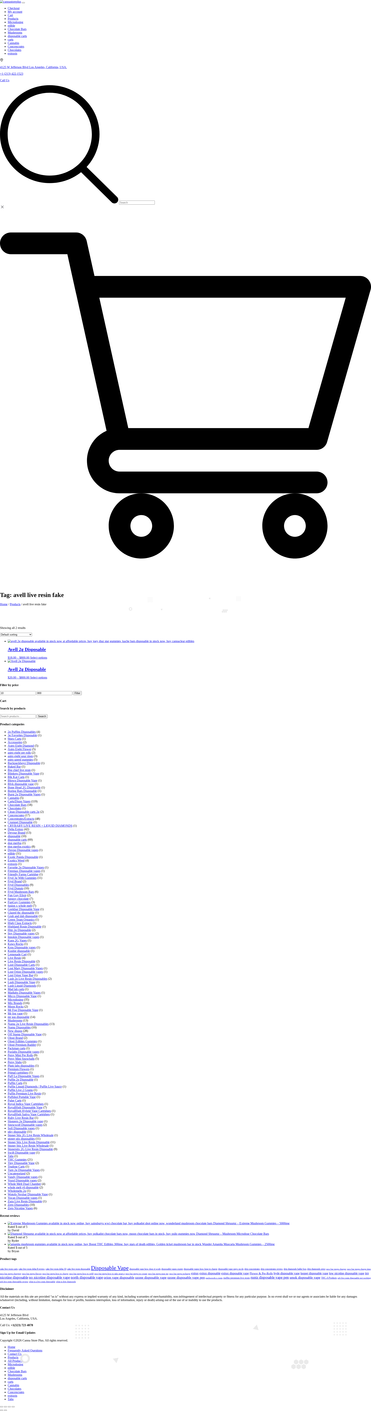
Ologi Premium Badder (22, 1044)
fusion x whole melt (20, 905)
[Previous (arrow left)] (1, 1410)
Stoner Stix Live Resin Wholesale (28, 1145)
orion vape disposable (119, 1277)
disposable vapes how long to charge (200, 1269)
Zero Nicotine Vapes (20, 1208)
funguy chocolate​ (18, 898)
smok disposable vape (305, 1277)
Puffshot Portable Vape (22, 1097)
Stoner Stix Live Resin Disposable (29, 1142)
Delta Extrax (15, 829)
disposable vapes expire (172, 1269)
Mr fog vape (15, 1013)
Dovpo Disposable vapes (23, 850)
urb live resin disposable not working (354, 1278)
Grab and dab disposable (23, 916)
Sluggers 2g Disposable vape (25, 1121)
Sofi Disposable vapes (21, 1128)
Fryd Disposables (18, 884)
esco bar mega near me (158, 1273)
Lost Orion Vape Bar (20, 975)
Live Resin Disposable (21, 961)
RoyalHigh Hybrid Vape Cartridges (29, 1110)
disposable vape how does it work (145, 1269)
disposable (14, 836)
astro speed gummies (20, 759)
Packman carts (16, 1048)
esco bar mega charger (336, 1269)
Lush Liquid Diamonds (22, 985)
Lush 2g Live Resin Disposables (27, 978)
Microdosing (15, 999)
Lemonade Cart (17, 954)
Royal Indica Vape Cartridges (26, 1104)
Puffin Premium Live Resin (24, 1093)
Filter (77, 693)
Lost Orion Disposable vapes (25, 971)
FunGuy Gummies (19, 902)
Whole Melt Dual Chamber (24, 1184)
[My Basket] (185, 580)
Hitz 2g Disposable (19, 930)
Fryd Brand (15, 881)
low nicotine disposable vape (346, 1273)
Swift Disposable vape (21, 1152)
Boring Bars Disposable (22, 791)
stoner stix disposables (21, 1138)
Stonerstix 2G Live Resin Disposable (30, 1149)
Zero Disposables (18, 1204)
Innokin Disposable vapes (23, 937)
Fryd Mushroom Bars (21, 891)
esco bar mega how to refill (81, 1273)
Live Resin (14, 957)
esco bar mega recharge (179, 1273)
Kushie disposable (19, 951)
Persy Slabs (15, 1062)
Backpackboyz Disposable (24, 763)
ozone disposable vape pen (186, 1277)
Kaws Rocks (15, 944)
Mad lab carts (16, 989)
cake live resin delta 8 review (32, 1269)
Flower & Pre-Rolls (261, 1273)
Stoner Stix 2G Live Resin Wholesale (31, 1135)
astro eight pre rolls (19, 752)
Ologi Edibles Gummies (22, 1041)
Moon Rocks (16, 1006)
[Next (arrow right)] (5, 1410)
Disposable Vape (110, 1268)
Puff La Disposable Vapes (23, 1076)
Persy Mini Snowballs (21, 1058)
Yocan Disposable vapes (22, 1197)
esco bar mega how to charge (55, 1273)
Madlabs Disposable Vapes (24, 992)
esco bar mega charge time (359, 1269)
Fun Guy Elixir (17, 895)
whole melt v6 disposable (23, 1187)
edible (11, 853)
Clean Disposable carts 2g (23, 811)
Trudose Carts (16, 1166)
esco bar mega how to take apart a (109, 1273)
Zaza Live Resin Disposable (25, 1201)
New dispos (15, 1031)
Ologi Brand (15, 1037)
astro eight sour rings (20, 756)
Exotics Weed (16, 860)
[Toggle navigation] (23, 2)
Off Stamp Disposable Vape (25, 1034)
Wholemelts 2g (17, 1190)
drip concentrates (252, 1269)
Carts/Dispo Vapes (19, 801)
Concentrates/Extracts (21, 818)
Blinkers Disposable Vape (23, 773)
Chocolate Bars (17, 804)
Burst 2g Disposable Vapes (24, 794)
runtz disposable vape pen (270, 1277)
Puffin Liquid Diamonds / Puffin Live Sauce (35, 1086)
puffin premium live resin (236, 1277)
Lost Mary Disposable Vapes (25, 968)
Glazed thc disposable (21, 912)
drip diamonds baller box (295, 1269)
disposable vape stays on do (231, 1269)
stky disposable (17, 1131)
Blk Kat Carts (16, 777)
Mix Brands (15, 1003)
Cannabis (13, 797)
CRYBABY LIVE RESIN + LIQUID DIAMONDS (40, 825)
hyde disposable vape (287, 1273)
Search (42, 716)
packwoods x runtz (214, 1278)
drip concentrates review (272, 1269)
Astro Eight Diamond (21, 745)
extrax (195, 1273)
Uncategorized (17, 1173)
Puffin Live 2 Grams (20, 1090)
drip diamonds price (316, 1269)
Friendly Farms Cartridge (23, 874)
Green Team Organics (21, 919)
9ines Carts (14, 738)
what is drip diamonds (66, 1282)
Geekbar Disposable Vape (23, 909)
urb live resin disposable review (14, 1281)
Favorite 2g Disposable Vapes (26, 867)
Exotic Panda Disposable (23, 857)
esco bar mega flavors (32, 1273)
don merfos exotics (19, 846)
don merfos (14, 843)
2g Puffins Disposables (22, 731)
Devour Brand (16, 832)
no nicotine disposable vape (49, 1277)
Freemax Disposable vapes (24, 871)
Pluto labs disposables (21, 1065)
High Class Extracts (20, 923)
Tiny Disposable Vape (21, 1163)
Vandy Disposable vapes (23, 1177)
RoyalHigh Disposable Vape (25, 1107)
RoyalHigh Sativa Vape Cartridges (29, 1114)
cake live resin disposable (78, 1269)
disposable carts (17, 839)
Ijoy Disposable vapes (21, 933)
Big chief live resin (19, 770)
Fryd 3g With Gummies (22, 877)
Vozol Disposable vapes (22, 1180)
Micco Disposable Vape (22, 996)
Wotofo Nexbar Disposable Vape (28, 1194)
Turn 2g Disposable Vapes (24, 1170)
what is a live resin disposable (42, 1282)
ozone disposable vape (151, 1277)
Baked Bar (14, 766)
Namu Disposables (19, 1027)
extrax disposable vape (235, 1273)
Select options (38, 657)
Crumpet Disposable (20, 822)
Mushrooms (15, 1020)
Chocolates (14, 808)
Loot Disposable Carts (21, 964)
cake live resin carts (9, 1269)
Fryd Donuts (15, 888)
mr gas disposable (18, 1017)
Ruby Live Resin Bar (21, 1117)
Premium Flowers (18, 1069)
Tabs (11, 1156)
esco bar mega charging (10, 1273)
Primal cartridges (18, 1072)
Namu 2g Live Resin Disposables (28, 1024)
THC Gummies (17, 1159)
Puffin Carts (15, 1083)
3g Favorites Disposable (22, 735)
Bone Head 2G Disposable (24, 787)
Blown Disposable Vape (22, 780)
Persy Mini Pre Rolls (20, 1055)
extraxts (12, 864)
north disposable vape (87, 1277)
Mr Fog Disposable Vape (23, 1010)
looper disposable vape (314, 1273)
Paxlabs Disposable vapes (23, 1051)
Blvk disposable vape (21, 784)
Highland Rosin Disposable (24, 926)
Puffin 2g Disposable (20, 1079)
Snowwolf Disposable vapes (25, 1124)
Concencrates (16, 815)
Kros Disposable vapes (22, 947)
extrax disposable (209, 1273)
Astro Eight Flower (19, 749)
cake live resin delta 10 (56, 1269)
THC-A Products (329, 1278)
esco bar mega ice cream (136, 1273)
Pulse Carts (14, 1100)
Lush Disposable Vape (21, 982)
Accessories (15, 742)
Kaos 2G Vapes (17, 940)
